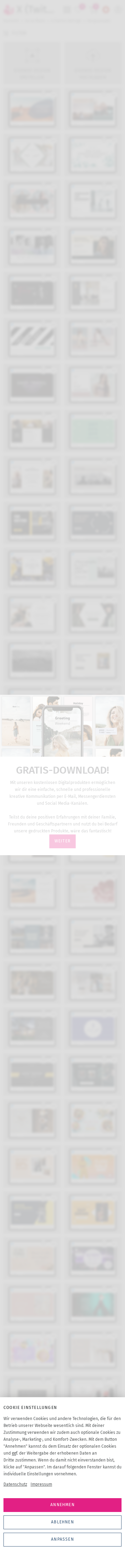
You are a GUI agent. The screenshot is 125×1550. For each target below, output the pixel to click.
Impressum (41, 1484)
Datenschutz (15, 1484)
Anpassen (62, 1539)
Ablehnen (62, 1522)
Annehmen (62, 1504)
